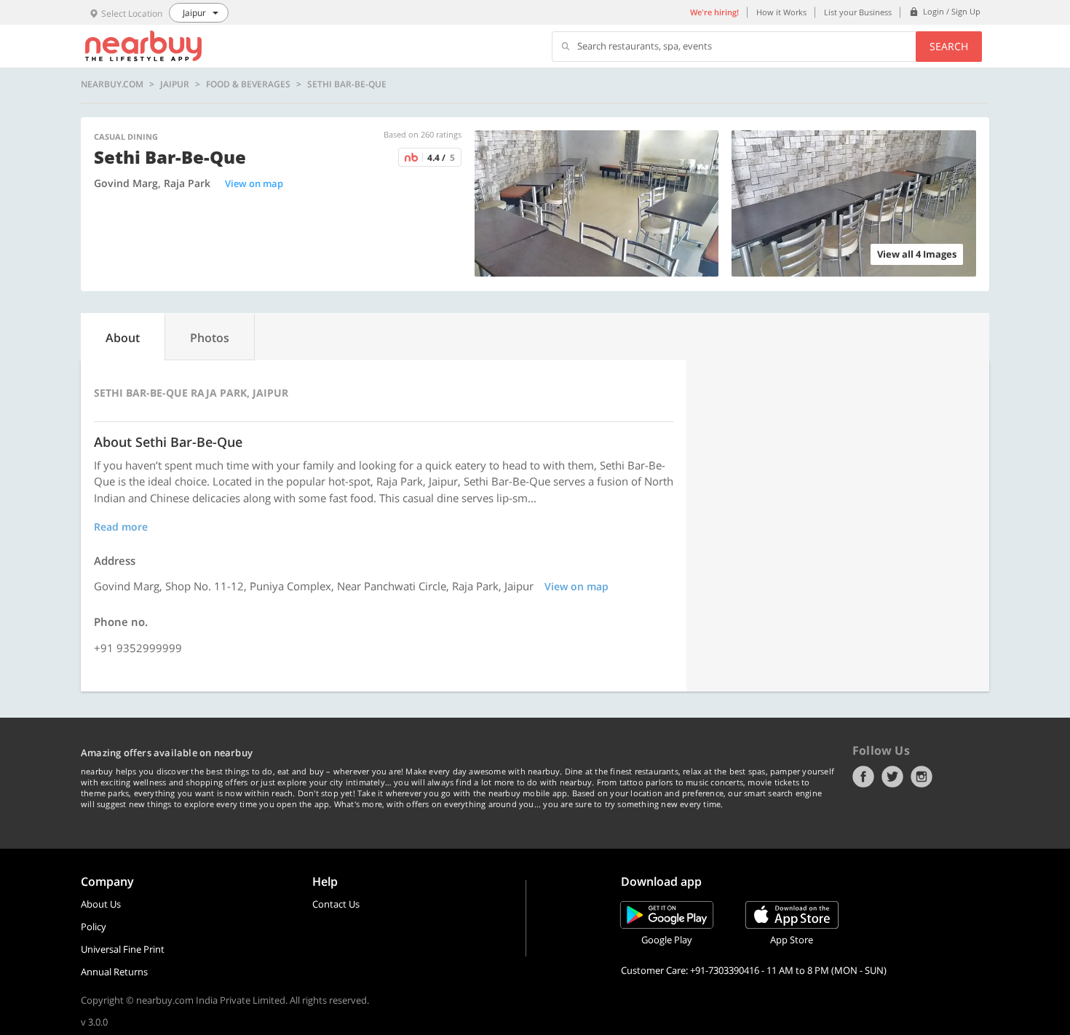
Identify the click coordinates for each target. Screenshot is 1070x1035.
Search (949, 46)
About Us (101, 904)
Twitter (892, 777)
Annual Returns (114, 971)
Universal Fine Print (123, 949)
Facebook (863, 777)
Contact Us (336, 904)
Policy (93, 926)
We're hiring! (714, 12)
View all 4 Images (916, 254)
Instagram (921, 777)
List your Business (858, 12)
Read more (121, 527)
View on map (254, 183)
